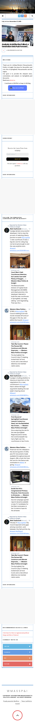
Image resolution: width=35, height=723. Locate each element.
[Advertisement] (17, 117)
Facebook (7, 652)
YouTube (6, 664)
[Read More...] (3, 50)
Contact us (19, 163)
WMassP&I (17, 691)
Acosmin (17, 703)
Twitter (6, 646)
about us (12, 80)
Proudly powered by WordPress (11, 701)
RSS (5, 658)
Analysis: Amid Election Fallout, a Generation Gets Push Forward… (15, 45)
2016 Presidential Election (14, 50)
